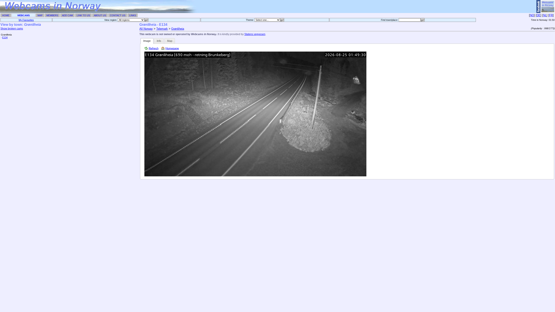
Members (52, 15)
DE (538, 15)
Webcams (23, 15)
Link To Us (83, 15)
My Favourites (26, 20)
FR (551, 15)
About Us (100, 15)
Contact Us (117, 15)
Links (132, 15)
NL (545, 15)
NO (532, 15)
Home (5, 15)
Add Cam (67, 15)
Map (40, 15)
